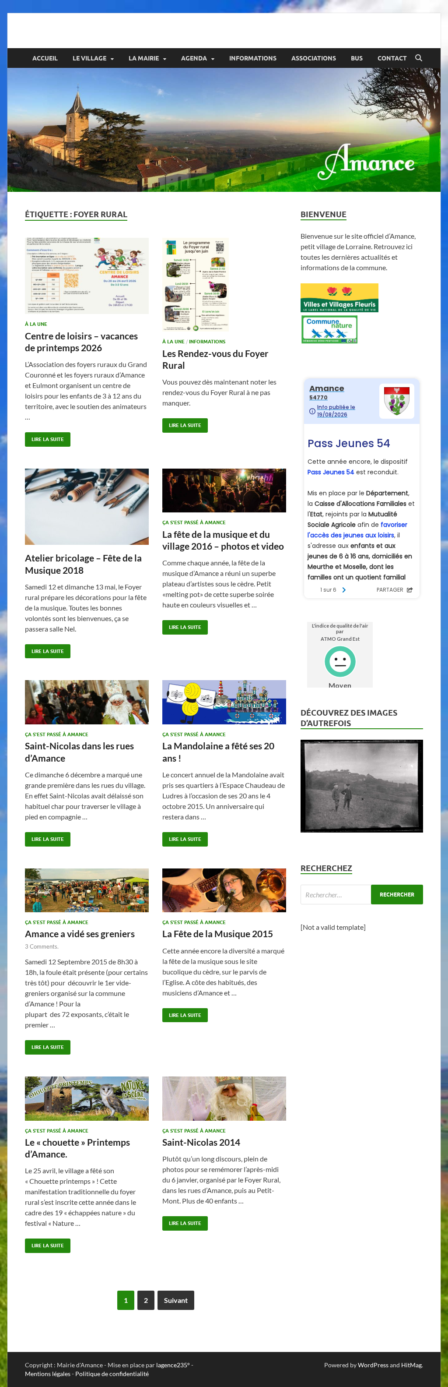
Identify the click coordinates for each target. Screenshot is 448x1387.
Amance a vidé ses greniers (80, 933)
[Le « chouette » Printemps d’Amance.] (87, 1098)
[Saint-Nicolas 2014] (224, 1098)
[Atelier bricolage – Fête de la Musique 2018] (87, 507)
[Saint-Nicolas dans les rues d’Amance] (87, 702)
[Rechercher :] (362, 894)
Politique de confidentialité (112, 1373)
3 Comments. (42, 946)
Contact (392, 58)
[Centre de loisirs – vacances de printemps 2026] (87, 276)
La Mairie (144, 58)
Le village (89, 58)
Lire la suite (44, 437)
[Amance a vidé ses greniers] (87, 890)
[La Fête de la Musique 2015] (224, 890)
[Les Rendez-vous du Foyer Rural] (224, 285)
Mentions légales (47, 1373)
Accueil (45, 58)
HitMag (411, 1365)
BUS (357, 58)
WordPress (373, 1365)
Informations (252, 58)
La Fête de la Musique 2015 (217, 933)
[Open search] (418, 58)
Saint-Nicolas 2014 (201, 1141)
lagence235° (173, 1365)
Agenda (194, 58)
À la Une (36, 324)
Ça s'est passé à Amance (194, 522)
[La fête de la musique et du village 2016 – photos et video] (224, 491)
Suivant (176, 1300)
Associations (313, 58)
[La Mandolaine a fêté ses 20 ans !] (224, 702)
